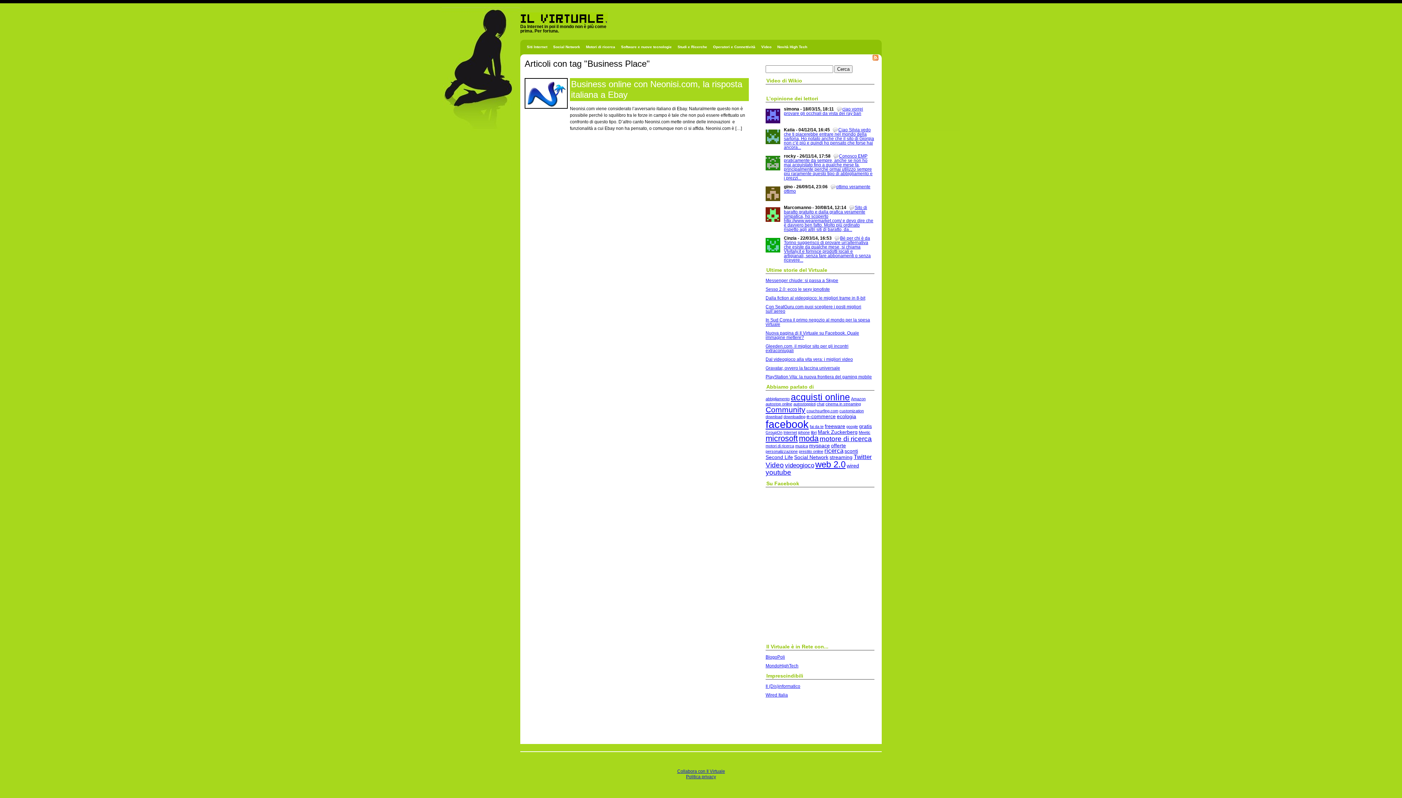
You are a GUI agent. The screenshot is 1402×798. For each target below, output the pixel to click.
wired (853, 466)
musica (801, 446)
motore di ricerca (846, 439)
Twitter (863, 457)
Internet (790, 432)
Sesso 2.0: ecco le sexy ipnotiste (798, 289)
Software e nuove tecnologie (646, 47)
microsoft (782, 438)
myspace (819, 445)
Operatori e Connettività (734, 47)
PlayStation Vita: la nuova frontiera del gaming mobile (819, 376)
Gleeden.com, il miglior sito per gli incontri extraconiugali (807, 348)
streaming (841, 457)
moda (809, 438)
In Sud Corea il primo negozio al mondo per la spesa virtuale (818, 322)
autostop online (779, 404)
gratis (865, 426)
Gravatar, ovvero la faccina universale (803, 368)
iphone (804, 432)
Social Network (566, 47)
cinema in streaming (843, 404)
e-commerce (821, 416)
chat (820, 404)
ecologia (846, 416)
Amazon (858, 399)
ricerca (833, 450)
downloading (794, 417)
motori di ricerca (780, 446)
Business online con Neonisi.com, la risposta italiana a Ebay (656, 89)
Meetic (864, 432)
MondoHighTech (782, 665)
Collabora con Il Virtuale (701, 771)
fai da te (817, 426)
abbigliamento (778, 399)
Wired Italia (777, 695)
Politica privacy (701, 776)
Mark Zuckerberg (838, 432)
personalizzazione (782, 451)
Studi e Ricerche (692, 47)
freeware (835, 426)
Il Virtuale (530, 26)
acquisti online (820, 397)
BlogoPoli (775, 657)
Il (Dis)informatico (783, 686)
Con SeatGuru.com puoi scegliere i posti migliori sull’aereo (813, 309)
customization (851, 411)
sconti (851, 451)
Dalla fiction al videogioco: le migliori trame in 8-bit (815, 298)
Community (785, 409)
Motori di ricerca (600, 47)
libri (814, 432)
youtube (778, 472)
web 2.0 (830, 464)
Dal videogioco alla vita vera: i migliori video (809, 359)
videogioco (799, 465)
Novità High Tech (792, 47)
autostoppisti (804, 404)
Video (766, 47)
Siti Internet (537, 47)
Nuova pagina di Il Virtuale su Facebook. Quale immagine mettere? (812, 335)
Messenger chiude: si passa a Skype (802, 280)
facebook (787, 424)
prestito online (811, 451)
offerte (838, 445)
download (774, 417)
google (852, 426)
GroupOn (774, 432)
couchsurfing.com (822, 411)
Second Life (779, 457)
